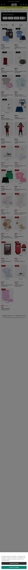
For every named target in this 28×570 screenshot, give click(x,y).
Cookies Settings (14, 563)
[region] (14, 561)
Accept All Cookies (14, 567)
